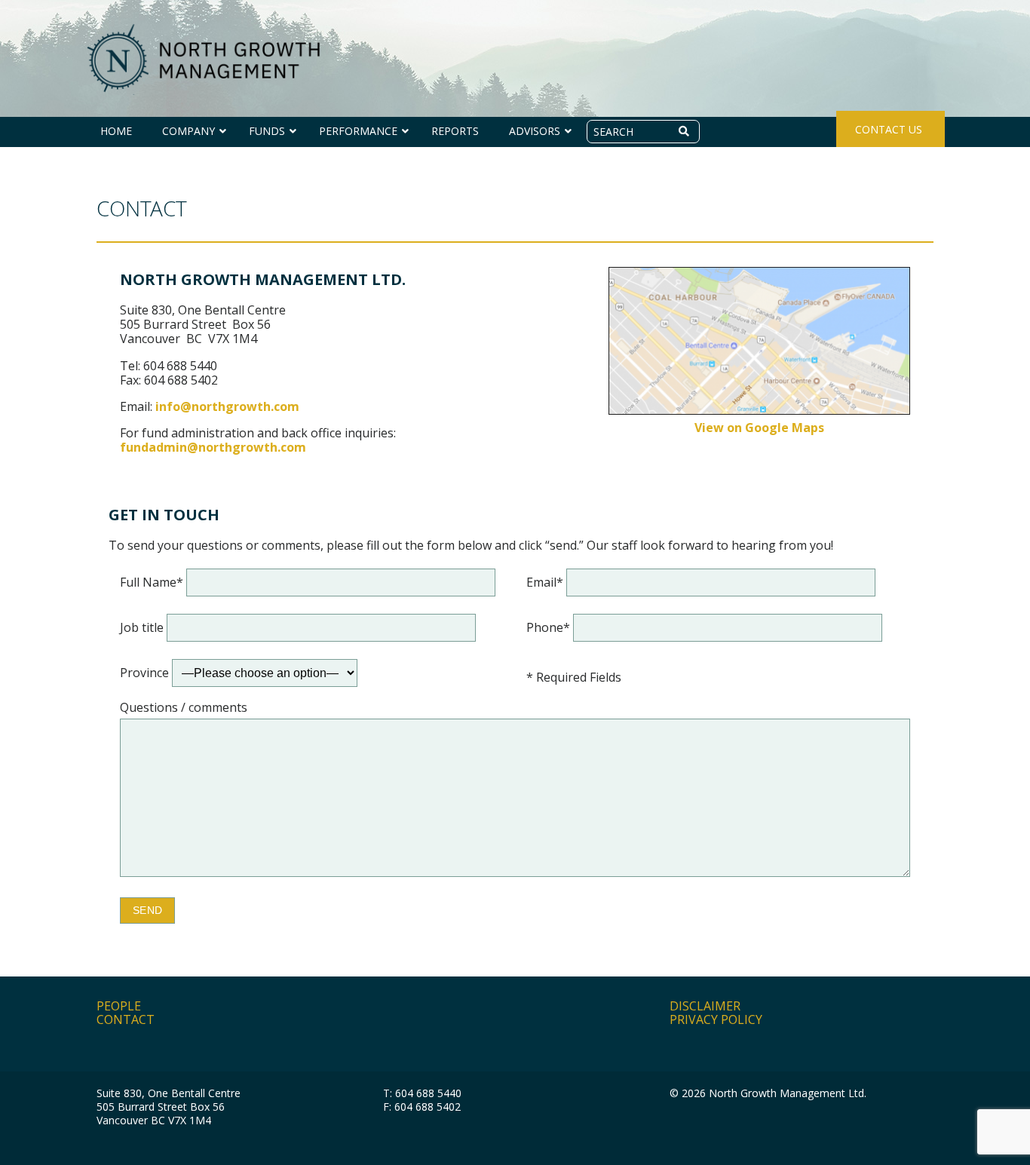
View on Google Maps (759, 427)
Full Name (151, 582)
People (119, 1006)
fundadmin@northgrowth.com (213, 447)
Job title (143, 627)
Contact (126, 1019)
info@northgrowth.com (227, 406)
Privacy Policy (716, 1019)
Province (146, 672)
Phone (548, 627)
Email (544, 582)
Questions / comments (183, 708)
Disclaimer (705, 1006)
